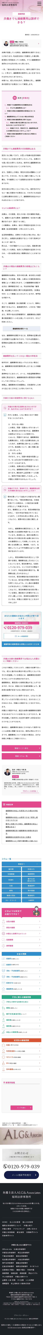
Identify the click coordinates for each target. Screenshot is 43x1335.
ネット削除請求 (7, 1276)
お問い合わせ (32, 1229)
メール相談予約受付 (21, 1174)
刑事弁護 (30, 1270)
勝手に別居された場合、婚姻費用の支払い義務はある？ (22, 825)
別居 (11, 885)
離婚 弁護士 (20, 1270)
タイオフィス (34, 1266)
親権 (11, 890)
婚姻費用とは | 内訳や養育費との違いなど (22, 841)
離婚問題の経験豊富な (21, 644)
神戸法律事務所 (8, 1263)
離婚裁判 (31, 895)
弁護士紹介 (28, 1225)
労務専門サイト (32, 1232)
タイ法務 (20, 1280)
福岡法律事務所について (12, 1225)
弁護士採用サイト (21, 1276)
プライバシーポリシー (21, 1315)
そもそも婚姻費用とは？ (16, 108)
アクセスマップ (18, 1229)
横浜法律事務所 (22, 1256)
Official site (7, 1249)
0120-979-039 (19, 627)
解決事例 (20, 1232)
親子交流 (31, 880)
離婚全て (21, 864)
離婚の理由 (11, 895)
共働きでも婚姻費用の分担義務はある (18, 105)
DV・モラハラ (11, 900)
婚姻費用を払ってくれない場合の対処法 (19, 117)
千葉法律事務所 (8, 1256)
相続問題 (5, 1273)
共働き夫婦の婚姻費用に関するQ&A (18, 120)
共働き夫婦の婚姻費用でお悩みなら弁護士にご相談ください (21, 135)
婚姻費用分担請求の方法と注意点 (18, 837)
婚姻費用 (31, 874)
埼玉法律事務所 (24, 1252)
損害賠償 (23, 1273)
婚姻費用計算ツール (20, 328)
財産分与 (31, 869)
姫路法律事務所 (22, 1263)
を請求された (12, 964)
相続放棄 (14, 1273)
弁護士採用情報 (8, 1232)
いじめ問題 (30, 1280)
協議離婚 (11, 874)
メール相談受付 (23, 636)
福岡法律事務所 (22, 1266)
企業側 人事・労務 (8, 1280)
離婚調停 (31, 885)
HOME (5, 1222)
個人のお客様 (27, 1222)
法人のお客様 (15, 1222)
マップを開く (21, 1108)
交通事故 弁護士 (8, 1270)
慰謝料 (11, 880)
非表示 (25, 98)
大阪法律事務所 (24, 1259)
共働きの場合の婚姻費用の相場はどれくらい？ (20, 112)
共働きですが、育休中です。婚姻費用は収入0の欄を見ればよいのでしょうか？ (22, 129)
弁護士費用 (6, 1229)
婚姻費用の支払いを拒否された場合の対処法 (22, 812)
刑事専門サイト (8, 1235)
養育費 (11, 869)
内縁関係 (31, 900)
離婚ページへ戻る (21, 748)
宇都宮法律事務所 (9, 1252)
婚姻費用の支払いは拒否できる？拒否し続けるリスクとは (22, 818)
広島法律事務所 (8, 1266)
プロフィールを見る (29, 791)
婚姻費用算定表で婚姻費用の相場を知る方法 (22, 832)
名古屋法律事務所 (9, 1259)
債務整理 (5, 1283)
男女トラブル (33, 1273)
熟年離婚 (31, 890)
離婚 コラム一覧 (21, 756)
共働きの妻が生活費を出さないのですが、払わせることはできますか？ (22, 124)
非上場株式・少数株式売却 (20, 1283)
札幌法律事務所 (20, 1249)
